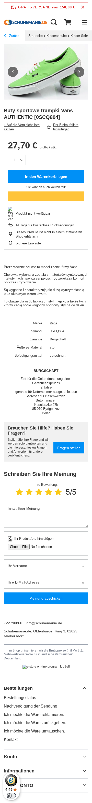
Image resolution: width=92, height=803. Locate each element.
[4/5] (48, 492)
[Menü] (84, 22)
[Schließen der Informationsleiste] (82, 7)
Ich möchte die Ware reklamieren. (34, 714)
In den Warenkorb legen (46, 176)
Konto (10, 756)
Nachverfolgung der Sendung (30, 706)
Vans (53, 323)
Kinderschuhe (57, 36)
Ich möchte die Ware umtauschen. (34, 731)
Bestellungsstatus (20, 698)
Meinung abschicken (46, 598)
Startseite (35, 36)
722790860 (13, 623)
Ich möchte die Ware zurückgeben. (35, 723)
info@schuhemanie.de (44, 623)
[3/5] (38, 492)
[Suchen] (53, 22)
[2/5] (29, 492)
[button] (13, 72)
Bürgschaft (58, 339)
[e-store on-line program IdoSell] (46, 667)
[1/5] (19, 492)
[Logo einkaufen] (25, 22)
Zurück (13, 36)
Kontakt (11, 739)
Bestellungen (18, 688)
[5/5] (58, 492)
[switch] (11, 795)
